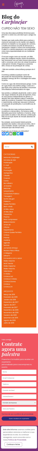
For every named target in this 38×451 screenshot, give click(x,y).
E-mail (6, 165)
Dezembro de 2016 (11, 310)
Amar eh (7, 225)
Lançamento (9, 191)
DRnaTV (7, 256)
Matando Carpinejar (12, 157)
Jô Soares (7, 186)
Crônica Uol (8, 276)
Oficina (6, 227)
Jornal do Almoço (11, 248)
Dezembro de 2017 (11, 302)
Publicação (8, 162)
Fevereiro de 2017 (11, 307)
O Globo (7, 274)
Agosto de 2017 (10, 305)
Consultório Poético (11, 194)
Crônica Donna (10, 281)
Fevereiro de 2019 (10, 297)
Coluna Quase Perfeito (12, 232)
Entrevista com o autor (13, 258)
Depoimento (9, 230)
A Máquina (8, 253)
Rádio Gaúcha (9, 261)
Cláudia (7, 175)
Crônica (7, 284)
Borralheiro (8, 183)
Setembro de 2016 (11, 318)
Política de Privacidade (17, 440)
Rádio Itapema (9, 266)
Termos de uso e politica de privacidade (17, 414)
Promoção (8, 170)
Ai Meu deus (8, 212)
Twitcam (7, 168)
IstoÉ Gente (8, 263)
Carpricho (8, 214)
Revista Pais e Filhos (11, 250)
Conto (6, 181)
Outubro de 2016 (10, 315)
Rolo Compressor (11, 219)
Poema (6, 217)
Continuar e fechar (13, 444)
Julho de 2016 (9, 323)
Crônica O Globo (10, 279)
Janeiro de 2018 (10, 299)
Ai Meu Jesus (9, 209)
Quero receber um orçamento (19, 418)
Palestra (7, 201)
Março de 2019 (9, 294)
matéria (7, 240)
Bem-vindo (8, 206)
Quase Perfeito (10, 204)
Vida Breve (8, 271)
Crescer (7, 178)
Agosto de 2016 (10, 320)
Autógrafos (8, 173)
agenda (7, 243)
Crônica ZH (8, 287)
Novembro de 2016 (11, 312)
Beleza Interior (9, 222)
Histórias (7, 188)
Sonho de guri (9, 199)
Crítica (6, 235)
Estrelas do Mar (10, 160)
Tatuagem (8, 196)
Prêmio (6, 237)
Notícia (6, 245)
